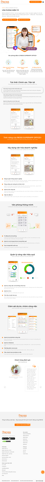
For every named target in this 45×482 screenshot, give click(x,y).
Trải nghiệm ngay (35, 1)
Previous (5, 387)
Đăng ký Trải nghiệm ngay (22, 424)
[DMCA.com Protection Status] (6, 441)
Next (40, 387)
